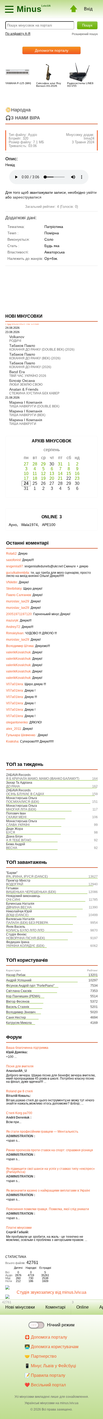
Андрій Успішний (18, 980)
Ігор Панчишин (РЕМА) (23, 996)
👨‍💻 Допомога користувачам (51, 1346)
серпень (52, 449)
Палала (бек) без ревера (27, 923)
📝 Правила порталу (45, 1375)
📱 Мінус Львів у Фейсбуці (50, 1366)
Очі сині (13, 900)
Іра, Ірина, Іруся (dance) (27, 876)
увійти (91, 192)
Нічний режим (60, 1325)
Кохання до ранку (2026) (30, 367)
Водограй (14, 884)
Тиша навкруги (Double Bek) (34, 406)
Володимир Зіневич (20, 1012)
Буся (10, 832)
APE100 (48, 525)
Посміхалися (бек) (22, 802)
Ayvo (13, 525)
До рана (13, 786)
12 (43, 473)
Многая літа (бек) (21, 809)
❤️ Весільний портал (45, 1385)
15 (68, 473)
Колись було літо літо (25, 930)
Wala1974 (29, 525)
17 (26, 478)
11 (34, 473)
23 (77, 478)
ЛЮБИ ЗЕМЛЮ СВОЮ (26, 384)
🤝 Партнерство (41, 1356)
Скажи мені (16, 817)
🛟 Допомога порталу (46, 1337)
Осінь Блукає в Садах (25, 794)
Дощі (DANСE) (17, 915)
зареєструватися (27, 197)
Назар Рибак (15, 975)
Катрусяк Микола (19, 1023)
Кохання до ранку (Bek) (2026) (34, 358)
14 (60, 473)
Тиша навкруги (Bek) (27, 415)
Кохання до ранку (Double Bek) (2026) (41, 349)
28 (34, 464)
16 (77, 473)
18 (34, 478)
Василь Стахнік (17, 1007)
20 (51, 478)
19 (43, 478)
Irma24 (89, 138)
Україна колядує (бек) (25, 946)
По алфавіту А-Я (17, 33)
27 (26, 464)
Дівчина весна (19, 907)
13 (51, 473)
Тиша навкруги (22, 424)
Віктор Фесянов (17, 1001)
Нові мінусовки (20, 1307)
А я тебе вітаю (18, 840)
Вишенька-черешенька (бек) (31, 892)
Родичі (15, 341)
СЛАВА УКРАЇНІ (18, 825)
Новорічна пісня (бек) (25, 938)
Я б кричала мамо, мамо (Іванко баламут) (42, 778)
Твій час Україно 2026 (27, 376)
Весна (11, 848)
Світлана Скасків (18, 991)
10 (26, 473)
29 (43, 464)
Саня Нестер (16, 1017)
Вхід (88, 9)
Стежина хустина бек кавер (34, 393)
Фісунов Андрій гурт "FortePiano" (30, 985)
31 (60, 464)
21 (60, 478)
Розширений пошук (85, 34)
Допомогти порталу (51, 50)
